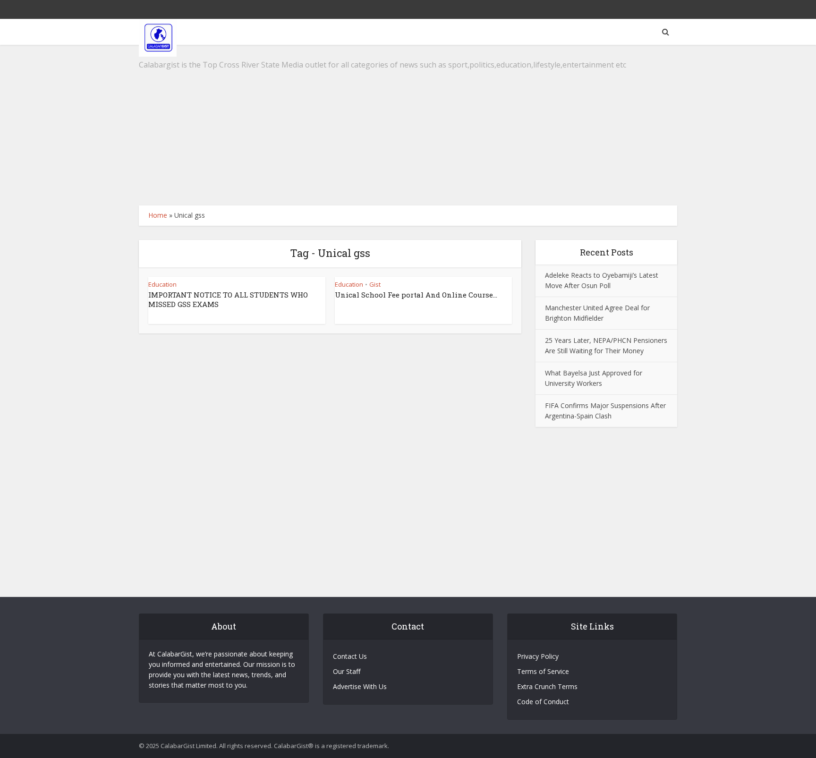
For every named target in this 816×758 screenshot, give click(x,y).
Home (157, 215)
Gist (375, 284)
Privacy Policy (538, 656)
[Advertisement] (408, 125)
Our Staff (346, 671)
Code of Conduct (543, 701)
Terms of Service (543, 671)
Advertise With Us (360, 686)
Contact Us (350, 656)
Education (162, 284)
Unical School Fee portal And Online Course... (416, 294)
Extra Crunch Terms (547, 686)
